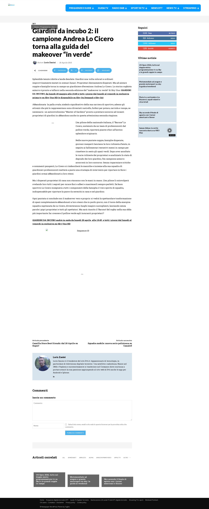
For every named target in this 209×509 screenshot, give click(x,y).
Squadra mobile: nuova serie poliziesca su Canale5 (110, 344)
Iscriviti (171, 48)
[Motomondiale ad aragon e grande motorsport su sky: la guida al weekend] (82, 474)
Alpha (91, 457)
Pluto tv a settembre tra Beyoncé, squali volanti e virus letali (149, 99)
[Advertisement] (52, 141)
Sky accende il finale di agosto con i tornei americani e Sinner (115, 481)
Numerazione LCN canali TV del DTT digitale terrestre (109, 500)
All (64, 457)
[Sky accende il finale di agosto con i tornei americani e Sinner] (116, 474)
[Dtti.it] (23, 8)
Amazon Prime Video (103, 457)
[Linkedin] (54, 376)
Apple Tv (117, 457)
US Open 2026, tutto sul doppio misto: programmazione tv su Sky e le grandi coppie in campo (47, 479)
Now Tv (39, 470)
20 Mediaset (72, 457)
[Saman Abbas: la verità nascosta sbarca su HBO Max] (169, 130)
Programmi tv (45, 27)
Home (36, 27)
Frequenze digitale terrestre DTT (57, 500)
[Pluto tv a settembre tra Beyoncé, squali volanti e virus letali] (169, 99)
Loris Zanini (50, 62)
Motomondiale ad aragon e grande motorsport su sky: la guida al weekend (80, 480)
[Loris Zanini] (35, 62)
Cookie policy (81, 502)
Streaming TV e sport (136, 500)
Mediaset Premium (151, 500)
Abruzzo (82, 457)
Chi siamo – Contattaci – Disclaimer (52, 502)
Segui (173, 38)
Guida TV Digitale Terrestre (79, 500)
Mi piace (172, 33)
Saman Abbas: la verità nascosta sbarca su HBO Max (149, 130)
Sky (53, 27)
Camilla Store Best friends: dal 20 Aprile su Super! (55, 344)
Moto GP (73, 472)
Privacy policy (70, 502)
